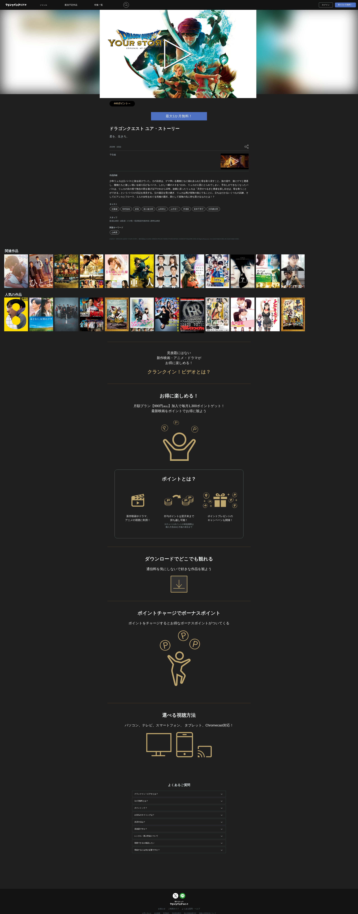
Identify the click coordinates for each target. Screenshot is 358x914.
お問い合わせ (146, 913)
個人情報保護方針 (190, 913)
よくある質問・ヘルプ (191, 909)
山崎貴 (114, 232)
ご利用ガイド (173, 909)
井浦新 (186, 209)
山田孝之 (162, 209)
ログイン (326, 5)
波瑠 (137, 209)
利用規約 (166, 913)
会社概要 (157, 913)
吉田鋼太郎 (213, 209)
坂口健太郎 (148, 209)
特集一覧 (98, 5)
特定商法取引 (176, 913)
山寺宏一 (174, 209)
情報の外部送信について (207, 913)
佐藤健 (114, 209)
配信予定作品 (71, 5)
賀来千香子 (199, 209)
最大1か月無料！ (345, 5)
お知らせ (161, 909)
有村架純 (126, 209)
